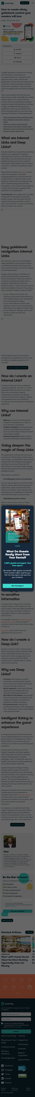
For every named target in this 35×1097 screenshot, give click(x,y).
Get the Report (17, 586)
